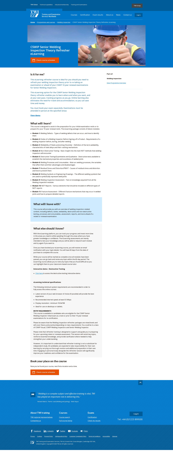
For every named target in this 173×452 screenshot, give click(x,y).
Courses (74, 15)
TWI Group (137, 6)
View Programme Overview (116, 83)
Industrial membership (62, 5)
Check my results (94, 421)
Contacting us (35, 421)
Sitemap (114, 436)
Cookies (39, 436)
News (118, 15)
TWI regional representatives (41, 417)
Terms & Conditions (94, 436)
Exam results (98, 15)
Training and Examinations (79, 5)
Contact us (127, 15)
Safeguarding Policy (61, 436)
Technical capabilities (46, 5)
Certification (85, 15)
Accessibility (106, 436)
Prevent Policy (48, 436)
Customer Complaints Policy (77, 436)
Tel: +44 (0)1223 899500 (130, 419)
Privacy (32, 436)
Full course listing (65, 421)
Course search (64, 417)
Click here (39, 273)
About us (109, 15)
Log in (139, 15)
